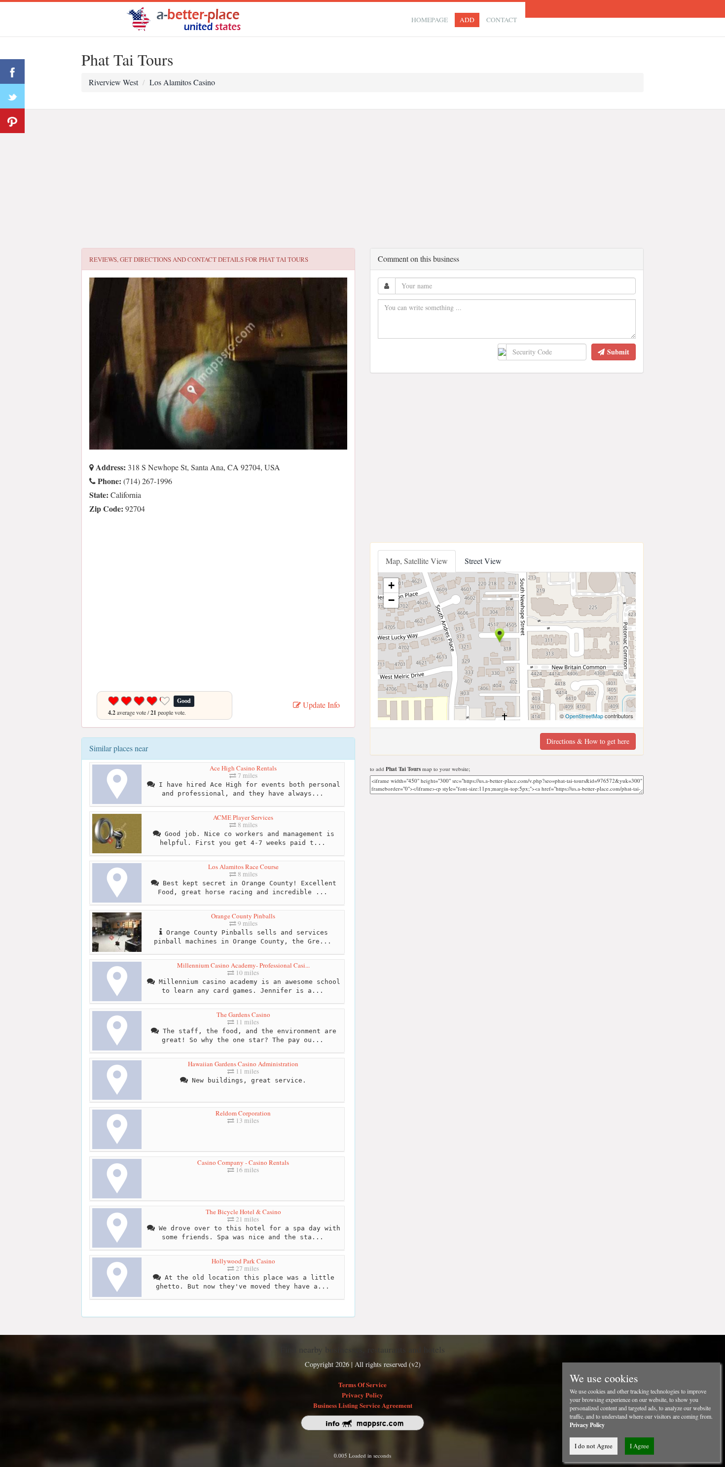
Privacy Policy (362, 1394)
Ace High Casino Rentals (243, 768)
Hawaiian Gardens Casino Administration (243, 1063)
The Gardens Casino (243, 1014)
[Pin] (12, 120)
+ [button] (391, 585)
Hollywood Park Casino (243, 1261)
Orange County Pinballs (243, 915)
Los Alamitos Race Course (243, 866)
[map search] (190, 18)
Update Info (320, 704)
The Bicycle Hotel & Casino (243, 1211)
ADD (467, 19)
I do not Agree (594, 1445)
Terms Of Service (362, 1384)
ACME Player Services (243, 817)
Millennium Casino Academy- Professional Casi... (243, 965)
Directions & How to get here (587, 741)
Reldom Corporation (243, 1113)
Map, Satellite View (417, 561)
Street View (483, 561)
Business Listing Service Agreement (362, 1405)
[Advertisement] (362, 179)
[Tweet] (12, 96)
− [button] (391, 600)
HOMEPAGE (429, 19)
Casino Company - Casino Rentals (243, 1162)
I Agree (639, 1445)
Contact (501, 19)
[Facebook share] (12, 71)
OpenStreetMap (584, 716)
